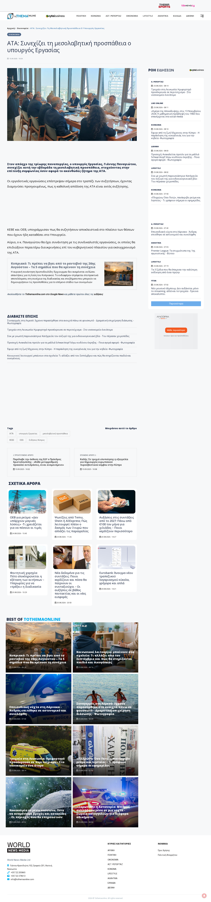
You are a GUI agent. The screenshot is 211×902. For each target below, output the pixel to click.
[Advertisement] (72, 401)
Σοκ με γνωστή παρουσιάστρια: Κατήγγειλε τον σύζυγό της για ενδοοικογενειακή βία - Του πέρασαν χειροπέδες (68, 336)
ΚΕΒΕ (11, 440)
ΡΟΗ (161, 70)
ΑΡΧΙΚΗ (111, 850)
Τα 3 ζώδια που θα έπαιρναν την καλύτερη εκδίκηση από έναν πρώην (174, 271)
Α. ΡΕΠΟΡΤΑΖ (157, 81)
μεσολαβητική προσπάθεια (55, 433)
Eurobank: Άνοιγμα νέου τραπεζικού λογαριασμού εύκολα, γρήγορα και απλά (116, 578)
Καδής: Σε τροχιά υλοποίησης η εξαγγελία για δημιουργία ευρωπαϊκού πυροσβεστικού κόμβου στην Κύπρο (104, 462)
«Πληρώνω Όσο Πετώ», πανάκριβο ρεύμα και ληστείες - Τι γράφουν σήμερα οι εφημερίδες (103, 762)
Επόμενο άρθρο (87, 455)
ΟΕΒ (22, 440)
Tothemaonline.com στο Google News (44, 294)
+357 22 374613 (18, 876)
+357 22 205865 (18, 872)
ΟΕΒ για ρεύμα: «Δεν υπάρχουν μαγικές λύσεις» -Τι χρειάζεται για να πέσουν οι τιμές (26, 522)
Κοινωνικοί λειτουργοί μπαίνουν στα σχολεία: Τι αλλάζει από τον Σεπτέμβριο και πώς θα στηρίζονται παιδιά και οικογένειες (69, 357)
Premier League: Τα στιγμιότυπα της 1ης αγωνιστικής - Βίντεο (173, 252)
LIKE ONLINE (157, 103)
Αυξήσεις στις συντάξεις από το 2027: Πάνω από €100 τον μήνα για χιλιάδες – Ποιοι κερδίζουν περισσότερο (116, 524)
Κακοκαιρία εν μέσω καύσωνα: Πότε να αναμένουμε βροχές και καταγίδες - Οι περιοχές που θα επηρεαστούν (37, 813)
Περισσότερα (176, 303)
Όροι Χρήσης (164, 850)
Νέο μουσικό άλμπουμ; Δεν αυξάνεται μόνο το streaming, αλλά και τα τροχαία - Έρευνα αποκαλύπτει (175, 291)
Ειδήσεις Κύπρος (37, 440)
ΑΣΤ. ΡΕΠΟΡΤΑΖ (113, 16)
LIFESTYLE (148, 16)
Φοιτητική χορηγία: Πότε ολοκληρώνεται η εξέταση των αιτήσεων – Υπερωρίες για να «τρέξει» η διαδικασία (27, 580)
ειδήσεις (98, 294)
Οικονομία (22, 28)
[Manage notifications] (204, 895)
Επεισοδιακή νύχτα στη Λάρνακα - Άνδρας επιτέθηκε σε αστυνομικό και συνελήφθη (37, 710)
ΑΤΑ (11, 433)
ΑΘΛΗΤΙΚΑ (163, 16)
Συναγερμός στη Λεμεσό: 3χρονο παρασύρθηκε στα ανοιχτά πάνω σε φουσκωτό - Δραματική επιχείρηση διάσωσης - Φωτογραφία (70, 322)
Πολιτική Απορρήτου (167, 855)
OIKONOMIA (113, 860)
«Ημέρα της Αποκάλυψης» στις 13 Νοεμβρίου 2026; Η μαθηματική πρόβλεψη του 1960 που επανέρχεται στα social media (176, 114)
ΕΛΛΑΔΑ (177, 16)
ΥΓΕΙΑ (153, 280)
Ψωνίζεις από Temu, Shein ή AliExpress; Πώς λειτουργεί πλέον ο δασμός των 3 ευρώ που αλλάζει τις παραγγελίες (72, 524)
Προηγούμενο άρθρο (23, 455)
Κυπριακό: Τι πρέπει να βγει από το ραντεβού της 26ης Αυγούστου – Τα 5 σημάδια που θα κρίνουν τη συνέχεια (53, 265)
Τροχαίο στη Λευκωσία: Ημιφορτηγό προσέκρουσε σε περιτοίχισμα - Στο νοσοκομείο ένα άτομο (60, 329)
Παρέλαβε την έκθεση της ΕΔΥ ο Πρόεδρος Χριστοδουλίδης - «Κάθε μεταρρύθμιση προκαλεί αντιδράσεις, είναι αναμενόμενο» (38, 462)
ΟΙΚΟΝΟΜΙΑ (132, 16)
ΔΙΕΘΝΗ (190, 16)
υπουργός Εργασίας (28, 433)
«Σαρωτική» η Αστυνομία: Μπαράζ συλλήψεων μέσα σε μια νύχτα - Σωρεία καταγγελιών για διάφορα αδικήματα (103, 812)
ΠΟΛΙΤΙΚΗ (81, 16)
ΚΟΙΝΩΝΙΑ (96, 16)
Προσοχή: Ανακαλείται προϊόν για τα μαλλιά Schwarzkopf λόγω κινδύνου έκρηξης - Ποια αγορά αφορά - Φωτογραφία (71, 342)
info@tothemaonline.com (22, 879)
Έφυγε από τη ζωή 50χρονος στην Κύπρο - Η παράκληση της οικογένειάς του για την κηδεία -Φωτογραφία (65, 349)
